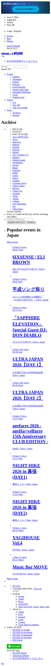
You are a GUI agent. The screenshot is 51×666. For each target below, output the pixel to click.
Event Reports (18, 87)
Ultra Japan (17, 209)
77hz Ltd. (37, 588)
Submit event (18, 97)
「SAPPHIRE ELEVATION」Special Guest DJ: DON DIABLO (29, 326)
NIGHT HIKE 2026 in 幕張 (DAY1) (26, 471)
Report (15, 152)
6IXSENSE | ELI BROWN (28, 259)
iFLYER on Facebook (22, 632)
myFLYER (12, 46)
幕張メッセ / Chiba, (25, 484)
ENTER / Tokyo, (23, 550)
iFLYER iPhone (19, 653)
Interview (16, 142)
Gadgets (16, 193)
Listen (15, 175)
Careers (21, 622)
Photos (10, 41)
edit (18, 46)
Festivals (16, 170)
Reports (15, 115)
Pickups (16, 84)
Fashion (16, 180)
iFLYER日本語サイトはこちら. (22, 61)
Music (15, 168)
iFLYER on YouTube (22, 637)
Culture (15, 201)
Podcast (15, 150)
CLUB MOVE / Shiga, (26, 574)
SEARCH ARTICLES (16, 223)
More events (12, 242)
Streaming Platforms (21, 92)
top (2, 663)
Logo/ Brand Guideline (28, 625)
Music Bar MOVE (30, 566)
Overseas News (19, 183)
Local (15, 95)
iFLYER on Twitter (21, 630)
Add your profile (19, 107)
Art (13, 206)
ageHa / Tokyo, (22, 448)
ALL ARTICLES (20, 137)
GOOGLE (31, 223)
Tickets (15, 82)
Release (15, 144)
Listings (16, 77)
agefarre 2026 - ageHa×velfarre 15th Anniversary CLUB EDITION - (30, 433)
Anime (15, 198)
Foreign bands (18, 160)
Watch (15, 178)
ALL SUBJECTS (20, 155)
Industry (16, 157)
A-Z (14, 102)
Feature (15, 147)
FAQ (20, 614)
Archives (16, 113)
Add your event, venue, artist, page (33, 607)
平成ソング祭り (28, 289)
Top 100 (16, 105)
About (21, 612)
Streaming (17, 79)
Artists (10, 100)
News (9, 110)
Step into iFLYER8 (25, 9)
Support (21, 617)
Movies (15, 188)
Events (10, 36)
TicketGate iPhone (20, 655)
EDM (15, 173)
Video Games (18, 186)
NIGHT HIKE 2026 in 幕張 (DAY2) (26, 507)
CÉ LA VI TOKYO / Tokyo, (28, 342)
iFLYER (16, 586)
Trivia (15, 196)
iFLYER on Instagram (22, 635)
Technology (17, 162)
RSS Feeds (17, 640)
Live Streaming (19, 204)
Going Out (17, 191)
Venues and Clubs (20, 89)
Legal (20, 619)
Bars (9, 38)
